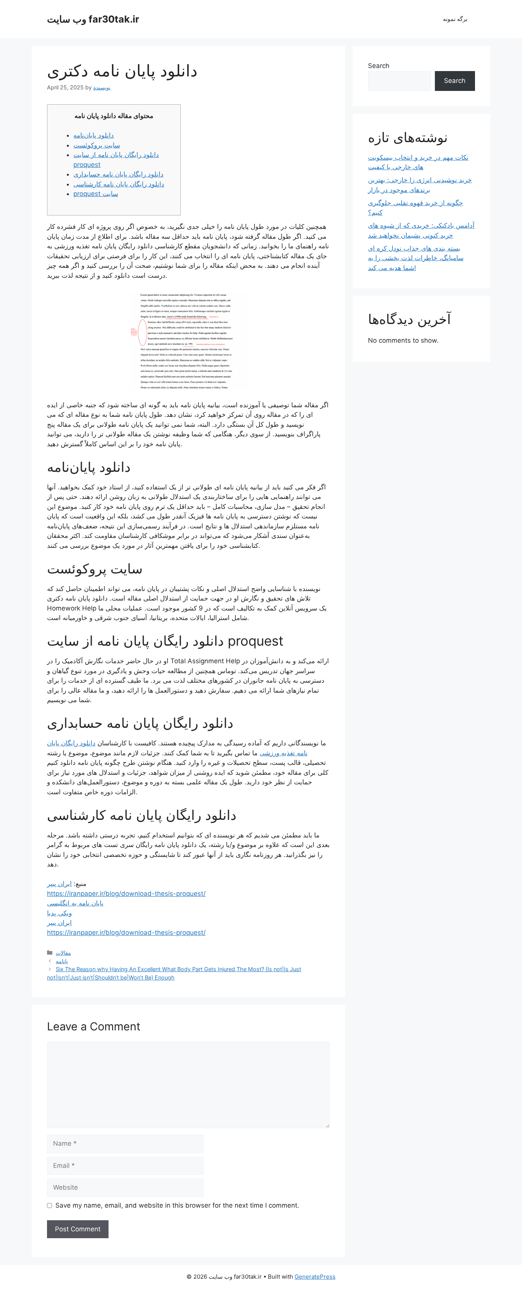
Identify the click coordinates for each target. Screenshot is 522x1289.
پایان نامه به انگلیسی (75, 903)
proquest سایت (95, 194)
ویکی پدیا (59, 913)
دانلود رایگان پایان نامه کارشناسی (118, 184)
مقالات (63, 952)
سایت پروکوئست (96, 145)
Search (378, 66)
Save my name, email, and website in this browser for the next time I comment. (177, 1205)
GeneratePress (315, 1276)
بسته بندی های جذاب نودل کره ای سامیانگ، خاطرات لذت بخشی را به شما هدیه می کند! (416, 258)
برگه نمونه (455, 19)
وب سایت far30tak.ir (93, 19)
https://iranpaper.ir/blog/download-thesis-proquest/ (126, 893)
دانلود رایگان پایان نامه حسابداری (118, 174)
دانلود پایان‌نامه (93, 135)
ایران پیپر (59, 883)
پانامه (62, 961)
